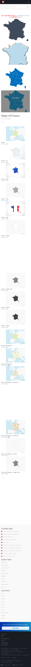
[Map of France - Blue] (15, 170)
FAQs (2, 596)
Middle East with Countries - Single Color (12, 550)
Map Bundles (4, 562)
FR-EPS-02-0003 (4, 383)
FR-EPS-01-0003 (4, 455)
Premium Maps (4, 565)
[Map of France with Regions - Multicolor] (15, 373)
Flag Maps (3, 570)
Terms (2, 609)
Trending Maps (4, 584)
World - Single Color (7, 536)
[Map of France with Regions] (15, 337)
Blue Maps (3, 576)
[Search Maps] (28, 6)
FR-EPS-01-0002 (4, 473)
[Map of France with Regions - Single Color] (15, 463)
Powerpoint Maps (5, 567)
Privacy (2, 607)
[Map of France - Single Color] (15, 280)
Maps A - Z (3, 587)
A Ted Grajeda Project (6, 662)
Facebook (3, 615)
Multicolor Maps (4, 573)
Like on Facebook (6, 665)
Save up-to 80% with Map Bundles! (15, 626)
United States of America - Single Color (12, 545)
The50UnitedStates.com (7, 651)
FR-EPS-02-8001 (4, 162)
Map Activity (4, 581)
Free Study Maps (19, 651)
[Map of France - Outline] (15, 227)
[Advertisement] (15, 255)
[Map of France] (15, 133)
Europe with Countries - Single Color (11, 531)
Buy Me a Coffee (5, 612)
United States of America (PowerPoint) (12, 548)
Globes (2, 579)
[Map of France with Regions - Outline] (15, 445)
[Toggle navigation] (28, 2)
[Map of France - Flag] (15, 208)
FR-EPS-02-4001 (4, 180)
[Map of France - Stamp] (15, 317)
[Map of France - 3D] (15, 152)
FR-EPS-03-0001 (4, 365)
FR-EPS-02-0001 (4, 144)
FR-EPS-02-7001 (4, 309)
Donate (14, 657)
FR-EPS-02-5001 (4, 327)
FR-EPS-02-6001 (4, 218)
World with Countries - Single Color (11, 534)
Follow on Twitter (18, 665)
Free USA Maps (14, 648)
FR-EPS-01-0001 (4, 290)
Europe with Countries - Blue (9, 553)
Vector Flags (23, 648)
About (2, 593)
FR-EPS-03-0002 (5, 437)
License (3, 601)
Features (3, 598)
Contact (3, 604)
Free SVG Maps (5, 648)
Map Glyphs (26, 655)
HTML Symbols (4, 653)
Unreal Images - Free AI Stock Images (10, 650)
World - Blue (6, 542)
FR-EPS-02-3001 (4, 200)
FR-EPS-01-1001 (4, 237)
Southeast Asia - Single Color (9, 539)
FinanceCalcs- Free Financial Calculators (11, 655)
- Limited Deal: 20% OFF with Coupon (15, 16)
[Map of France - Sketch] (15, 298)
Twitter (2, 618)
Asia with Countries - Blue (9, 556)
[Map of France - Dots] (15, 190)
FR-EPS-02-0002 (4, 347)
